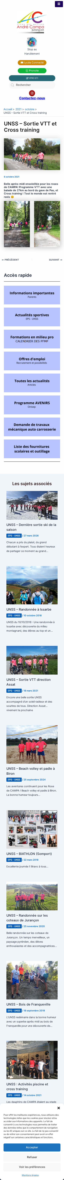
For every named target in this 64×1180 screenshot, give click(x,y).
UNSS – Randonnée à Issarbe (28, 609)
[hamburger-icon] (59, 4)
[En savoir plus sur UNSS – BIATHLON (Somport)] (31, 829)
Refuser (32, 1157)
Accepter (32, 1147)
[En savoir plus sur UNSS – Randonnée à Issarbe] (31, 585)
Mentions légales (30, 1175)
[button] (58, 1108)
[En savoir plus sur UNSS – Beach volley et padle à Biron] (31, 744)
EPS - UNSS (14, 535)
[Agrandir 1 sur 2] (25, 205)
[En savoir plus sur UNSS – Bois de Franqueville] (31, 980)
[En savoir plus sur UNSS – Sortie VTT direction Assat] (31, 660)
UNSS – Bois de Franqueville (28, 1004)
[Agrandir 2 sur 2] (55, 205)
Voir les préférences (32, 1167)
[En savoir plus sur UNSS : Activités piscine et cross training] (31, 1059)
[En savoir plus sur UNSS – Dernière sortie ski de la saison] (31, 505)
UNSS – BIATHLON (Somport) (29, 854)
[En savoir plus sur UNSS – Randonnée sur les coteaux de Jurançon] (31, 895)
